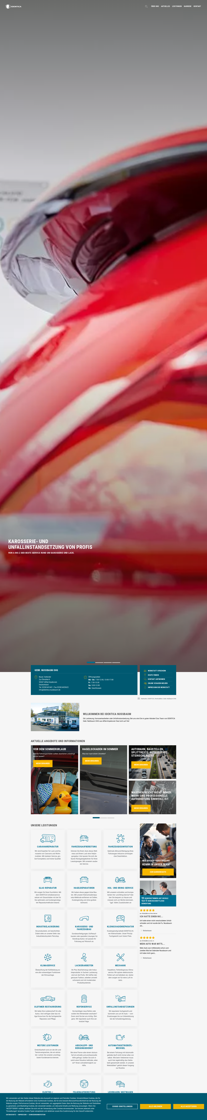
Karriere (187, 6)
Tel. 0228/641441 (46, 687)
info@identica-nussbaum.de (49, 690)
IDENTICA (151, 698)
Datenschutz (11, 1114)
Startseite (144, 698)
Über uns (155, 6)
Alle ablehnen (155, 1106)
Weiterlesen (147, 931)
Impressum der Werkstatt (159, 687)
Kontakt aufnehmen (156, 679)
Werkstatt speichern (157, 671)
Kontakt (197, 6)
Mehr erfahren (43, 763)
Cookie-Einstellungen (122, 1106)
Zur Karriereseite (158, 872)
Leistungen (177, 6)
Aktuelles (165, 6)
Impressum (22, 1114)
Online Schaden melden (158, 683)
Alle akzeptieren (189, 1106)
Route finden (153, 675)
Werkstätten (158, 698)
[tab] (91, 662)
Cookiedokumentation (37, 1114)
